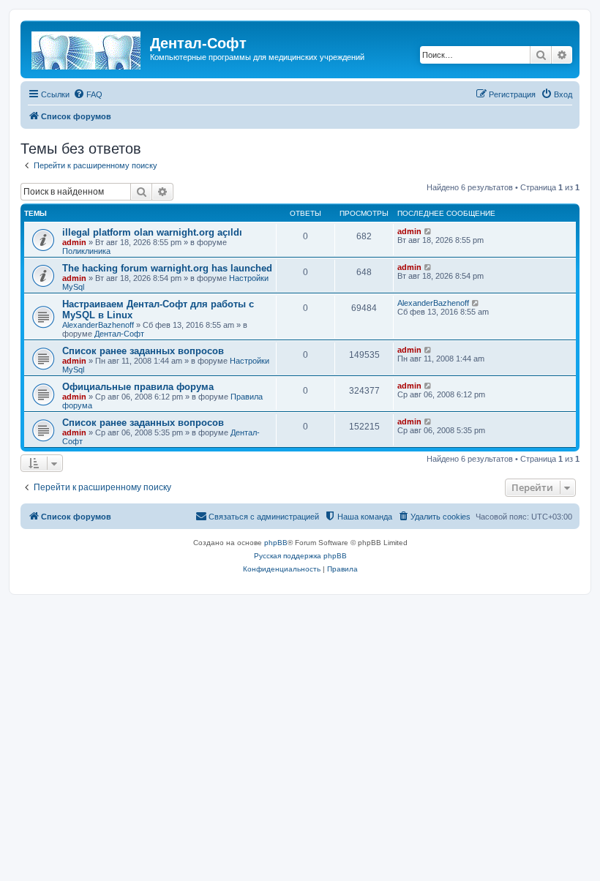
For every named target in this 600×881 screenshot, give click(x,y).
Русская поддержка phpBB (300, 556)
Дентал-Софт (119, 333)
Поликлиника (86, 251)
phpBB (276, 543)
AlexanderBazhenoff (98, 324)
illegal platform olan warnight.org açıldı (152, 232)
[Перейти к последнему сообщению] (428, 231)
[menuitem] (87, 94)
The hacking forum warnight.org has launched (167, 268)
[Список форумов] (87, 47)
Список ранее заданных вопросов (143, 350)
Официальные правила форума (138, 386)
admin (74, 242)
